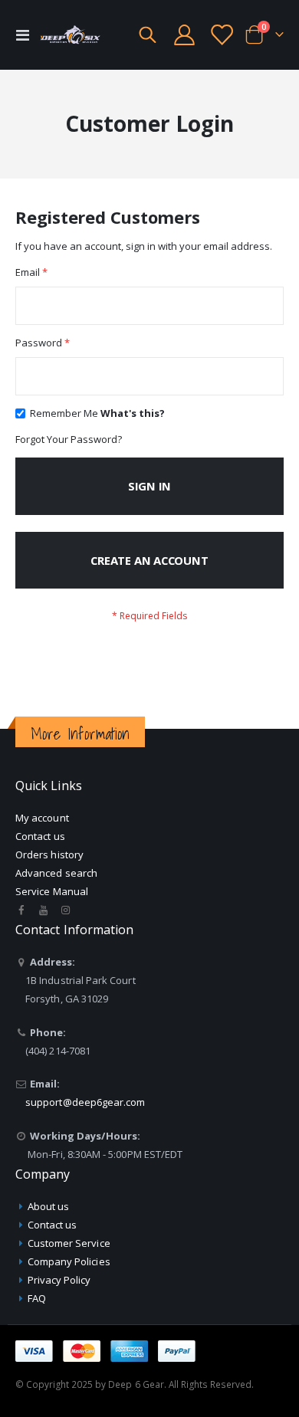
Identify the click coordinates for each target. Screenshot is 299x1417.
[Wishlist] (221, 35)
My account (42, 818)
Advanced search (56, 873)
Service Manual (51, 891)
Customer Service (69, 1243)
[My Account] (184, 35)
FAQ (37, 1298)
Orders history (49, 854)
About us (49, 1206)
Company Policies (69, 1261)
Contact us (40, 836)
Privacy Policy (59, 1280)
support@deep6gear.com (85, 1102)
